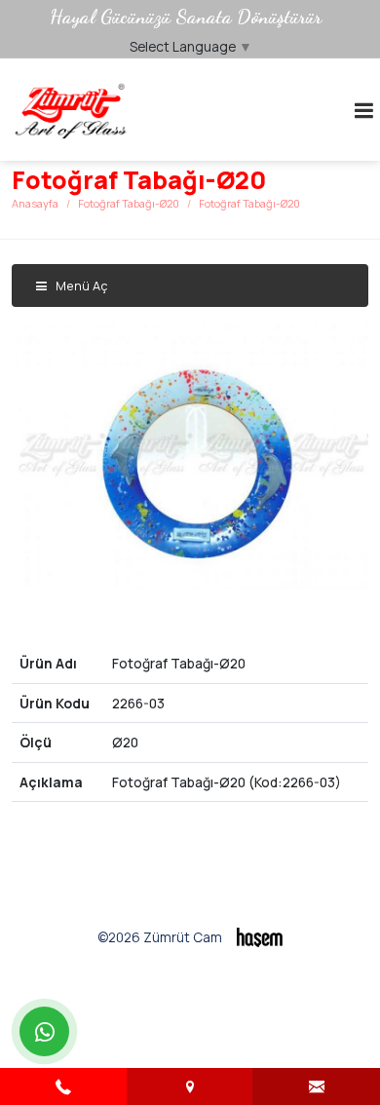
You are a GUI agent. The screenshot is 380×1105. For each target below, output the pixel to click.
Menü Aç (80, 285)
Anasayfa (35, 203)
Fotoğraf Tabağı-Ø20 (128, 203)
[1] (363, 110)
